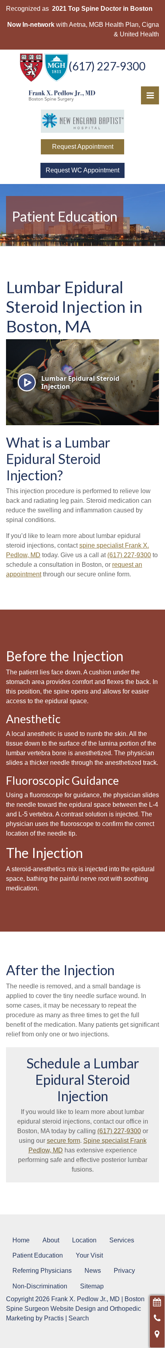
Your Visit (89, 1255)
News (93, 1270)
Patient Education (37, 1255)
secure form (63, 1140)
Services (121, 1240)
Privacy (124, 1270)
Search (78, 1318)
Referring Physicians (42, 1270)
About (50, 1240)
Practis (54, 1318)
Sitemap (92, 1286)
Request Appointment (82, 146)
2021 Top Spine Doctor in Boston (102, 8)
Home (21, 1240)
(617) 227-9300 (106, 66)
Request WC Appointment (82, 170)
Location (84, 1240)
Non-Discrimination (39, 1286)
